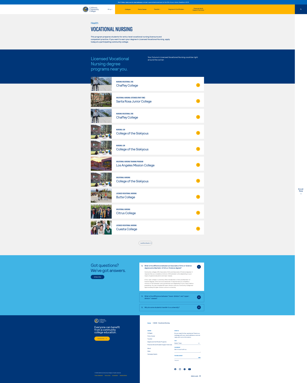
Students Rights (123, 375)
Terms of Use (107, 375)
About (149, 348)
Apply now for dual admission (134, 2)
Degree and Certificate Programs (156, 341)
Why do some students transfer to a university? (162, 307)
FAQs (148, 351)
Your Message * (177, 347)
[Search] (301, 9)
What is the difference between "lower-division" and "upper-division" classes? (167, 297)
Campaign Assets (152, 354)
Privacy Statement (99, 375)
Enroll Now (302, 190)
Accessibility (115, 375)
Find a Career (142, 9)
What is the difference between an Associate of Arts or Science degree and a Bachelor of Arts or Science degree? (168, 267)
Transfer (149, 339)
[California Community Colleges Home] (91, 9)
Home (149, 323)
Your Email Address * (178, 355)
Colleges (128, 9)
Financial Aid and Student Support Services (159, 344)
